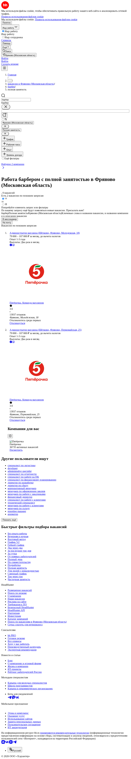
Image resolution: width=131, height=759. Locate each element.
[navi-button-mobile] (4, 68)
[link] (6, 51)
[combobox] (16, 99)
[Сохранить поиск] (4, 115)
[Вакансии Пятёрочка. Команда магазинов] (69, 274)
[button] (4, 58)
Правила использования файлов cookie (56, 19)
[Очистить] (5, 106)
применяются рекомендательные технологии (64, 732)
